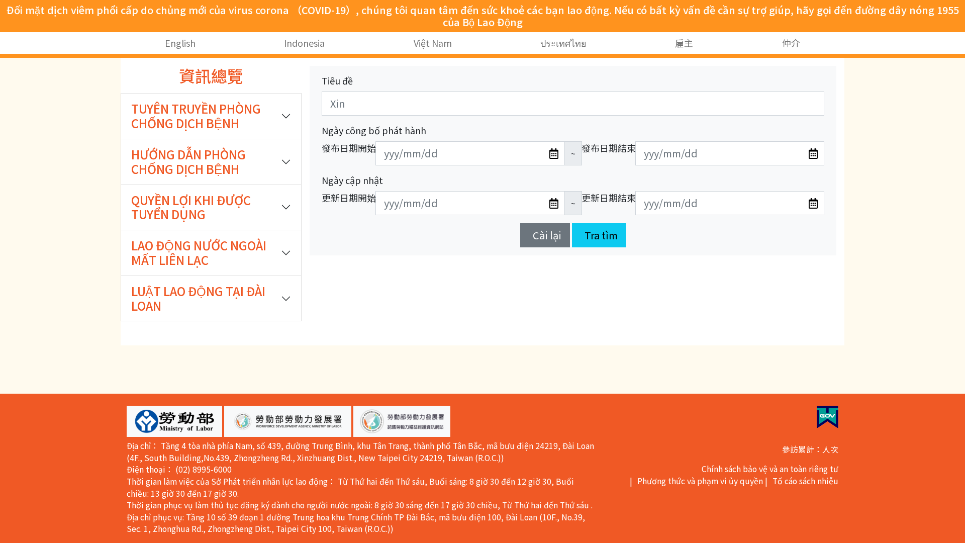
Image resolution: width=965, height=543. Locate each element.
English (180, 42)
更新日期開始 (349, 197)
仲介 (791, 42)
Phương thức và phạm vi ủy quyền (700, 481)
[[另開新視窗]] (827, 417)
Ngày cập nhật (352, 180)
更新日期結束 (609, 197)
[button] (174, 421)
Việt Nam (433, 42)
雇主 (685, 42)
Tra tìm (601, 235)
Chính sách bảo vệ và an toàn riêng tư (770, 469)
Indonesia (304, 42)
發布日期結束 (609, 147)
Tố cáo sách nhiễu (805, 481)
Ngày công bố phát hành (374, 130)
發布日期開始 (349, 147)
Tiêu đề (337, 80)
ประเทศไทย (563, 42)
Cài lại (547, 235)
